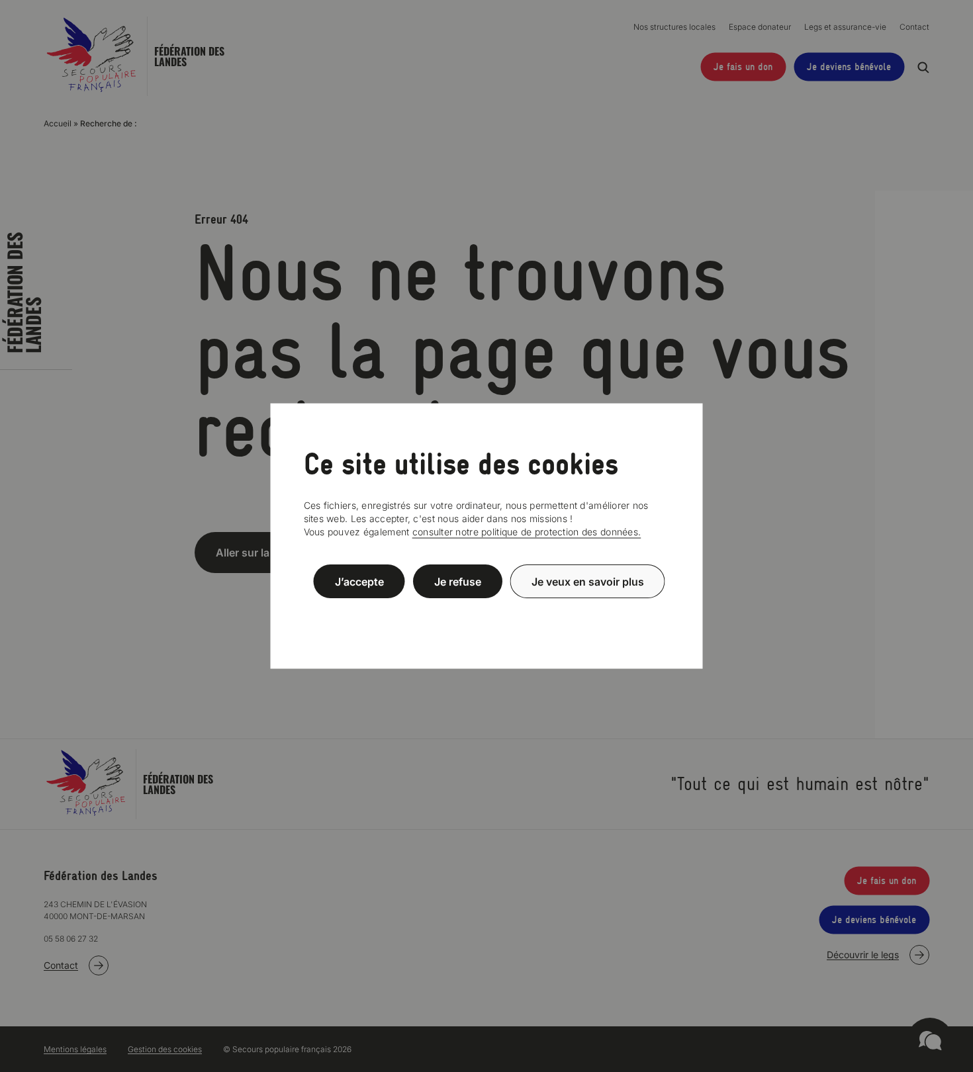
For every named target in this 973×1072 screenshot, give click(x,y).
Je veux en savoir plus (588, 581)
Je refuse (457, 581)
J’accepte (359, 581)
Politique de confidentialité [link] (486, 613)
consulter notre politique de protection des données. (526, 531)
